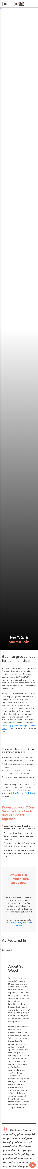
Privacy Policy (16, 922)
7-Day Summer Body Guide (23, 793)
